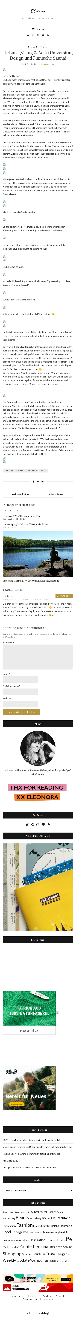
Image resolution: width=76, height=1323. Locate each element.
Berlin (33, 1218)
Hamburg (54, 1232)
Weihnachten (39, 1260)
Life (67, 1239)
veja (70, 1254)
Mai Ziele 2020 (10, 1160)
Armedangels (21, 1212)
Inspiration (38, 1240)
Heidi (6, 596)
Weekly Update (16, 1260)
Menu (39, 29)
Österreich (62, 1260)
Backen (52, 1211)
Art (29, 1212)
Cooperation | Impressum (38, 1299)
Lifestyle (33, 1296)
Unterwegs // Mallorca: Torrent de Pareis (26, 524)
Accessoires (8, 1212)
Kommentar (9, 642)
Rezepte (56, 1247)
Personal (41, 1246)
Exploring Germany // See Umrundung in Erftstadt (31, 580)
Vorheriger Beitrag (20, 494)
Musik (17, 1247)
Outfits (26, 1246)
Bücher (46, 1218)
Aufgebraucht (39, 1211)
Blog (38, 1218)
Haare (46, 1232)
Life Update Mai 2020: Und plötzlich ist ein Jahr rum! (30, 1167)
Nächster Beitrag (55, 494)
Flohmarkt (66, 1225)
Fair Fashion (9, 1225)
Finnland (9, 470)
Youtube (52, 1260)
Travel (44, 47)
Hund (27, 1240)
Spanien (27, 1254)
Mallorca (8, 1247)
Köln (60, 1240)
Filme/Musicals (41, 1225)
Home (6, 1240)
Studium (32, 470)
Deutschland (61, 1218)
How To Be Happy (16, 1240)
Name (6, 674)
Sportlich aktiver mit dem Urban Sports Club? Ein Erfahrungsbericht (37, 1147)
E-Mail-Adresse (11, 686)
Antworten (64, 596)
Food (7, 1232)
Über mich (18, 1296)
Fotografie (19, 1232)
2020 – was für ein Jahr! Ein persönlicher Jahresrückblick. (32, 1140)
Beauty (23, 1217)
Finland (32, 47)
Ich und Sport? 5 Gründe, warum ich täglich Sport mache (31, 1153)
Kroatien (51, 1240)
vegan (62, 1254)
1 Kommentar (46, 64)
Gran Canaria (35, 1232)
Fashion (24, 1225)
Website (7, 698)
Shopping (12, 1253)
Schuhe (67, 1247)
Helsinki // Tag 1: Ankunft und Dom (22, 516)
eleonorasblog (38, 1313)
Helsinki (21, 470)
